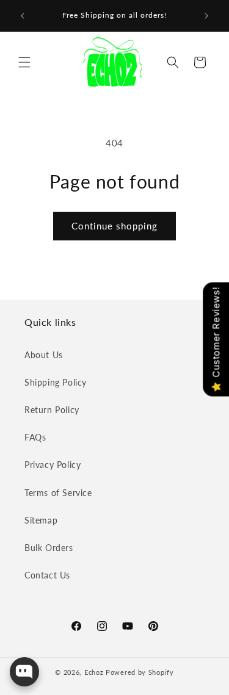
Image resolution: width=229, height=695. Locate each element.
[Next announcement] (206, 15)
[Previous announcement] (22, 15)
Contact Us (47, 575)
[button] (24, 62)
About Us (43, 355)
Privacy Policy (52, 464)
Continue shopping (114, 225)
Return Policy (51, 410)
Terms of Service (58, 493)
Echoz (94, 672)
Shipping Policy (55, 382)
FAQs (35, 437)
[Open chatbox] (24, 671)
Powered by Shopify (140, 672)
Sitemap (40, 520)
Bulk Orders (48, 547)
